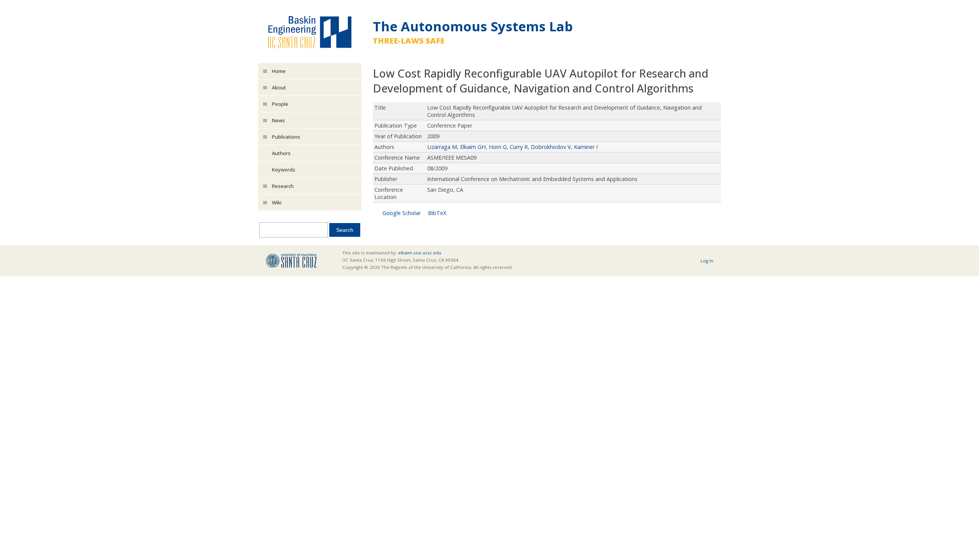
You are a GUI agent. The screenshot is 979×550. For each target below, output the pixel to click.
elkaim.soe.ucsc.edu (419, 253)
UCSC (291, 261)
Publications (286, 136)
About (279, 87)
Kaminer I (586, 146)
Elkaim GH (473, 146)
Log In (707, 261)
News (278, 120)
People (280, 103)
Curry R (519, 146)
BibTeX (437, 213)
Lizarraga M (442, 146)
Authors (281, 153)
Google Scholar (401, 213)
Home (279, 71)
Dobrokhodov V (551, 146)
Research (283, 186)
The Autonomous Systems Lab (473, 26)
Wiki (276, 202)
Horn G (498, 146)
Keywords (283, 169)
